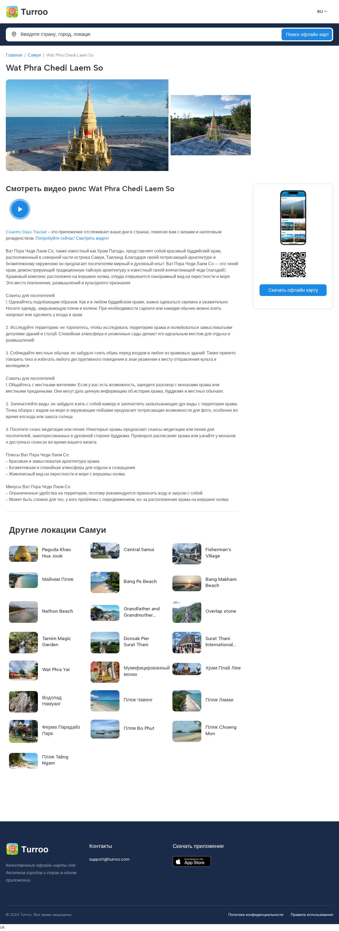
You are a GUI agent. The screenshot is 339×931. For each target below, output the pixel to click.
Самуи (34, 55)
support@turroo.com (109, 859)
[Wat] (20, 209)
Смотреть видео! (92, 238)
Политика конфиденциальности (255, 914)
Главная (14, 55)
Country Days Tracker (26, 231)
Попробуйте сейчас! (55, 238)
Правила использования (312, 914)
